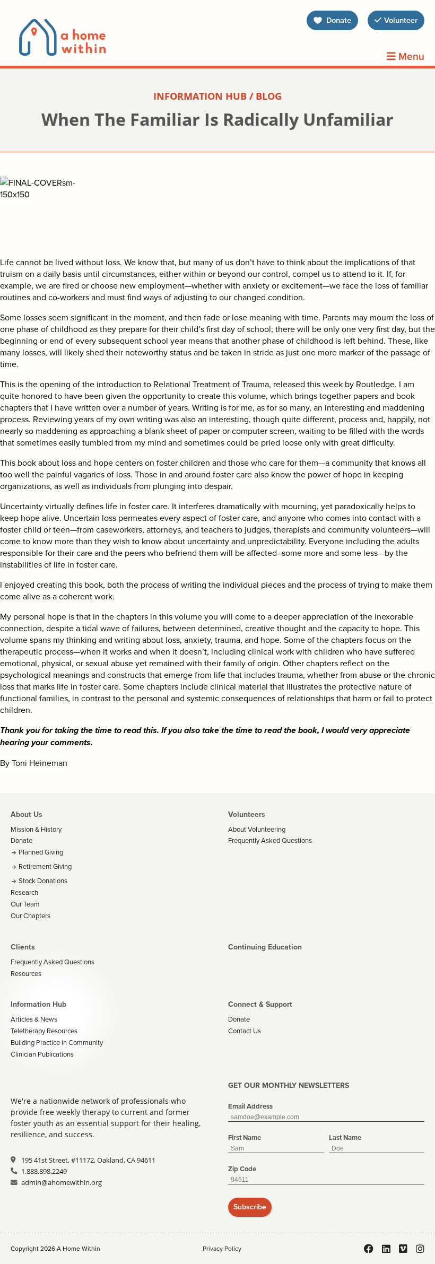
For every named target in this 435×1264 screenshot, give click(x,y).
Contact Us (244, 1030)
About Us (26, 814)
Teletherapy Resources (44, 1030)
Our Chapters (30, 915)
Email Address (250, 1106)
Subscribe (249, 1206)
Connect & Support (260, 1004)
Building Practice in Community (57, 1042)
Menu (410, 57)
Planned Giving (41, 852)
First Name (244, 1137)
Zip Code (242, 1169)
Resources (26, 973)
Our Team (25, 904)
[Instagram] (420, 1248)
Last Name (345, 1137)
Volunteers (246, 814)
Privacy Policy (222, 1248)
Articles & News (34, 1019)
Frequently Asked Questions (270, 840)
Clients (23, 947)
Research (24, 892)
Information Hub (38, 1004)
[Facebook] (368, 1248)
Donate (21, 840)
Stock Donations (43, 880)
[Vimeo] (403, 1248)
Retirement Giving (45, 866)
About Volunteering (256, 829)
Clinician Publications (42, 1054)
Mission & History (36, 829)
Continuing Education (265, 947)
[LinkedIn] (386, 1248)
